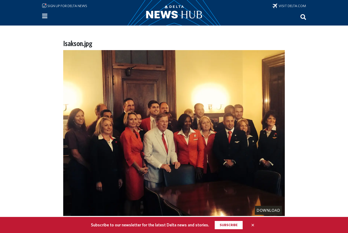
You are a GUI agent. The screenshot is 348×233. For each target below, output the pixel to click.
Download (268, 210)
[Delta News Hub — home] (174, 13)
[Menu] (45, 16)
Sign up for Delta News (67, 6)
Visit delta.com (291, 6)
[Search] (303, 17)
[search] (303, 17)
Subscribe (229, 225)
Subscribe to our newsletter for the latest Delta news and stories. (150, 224)
